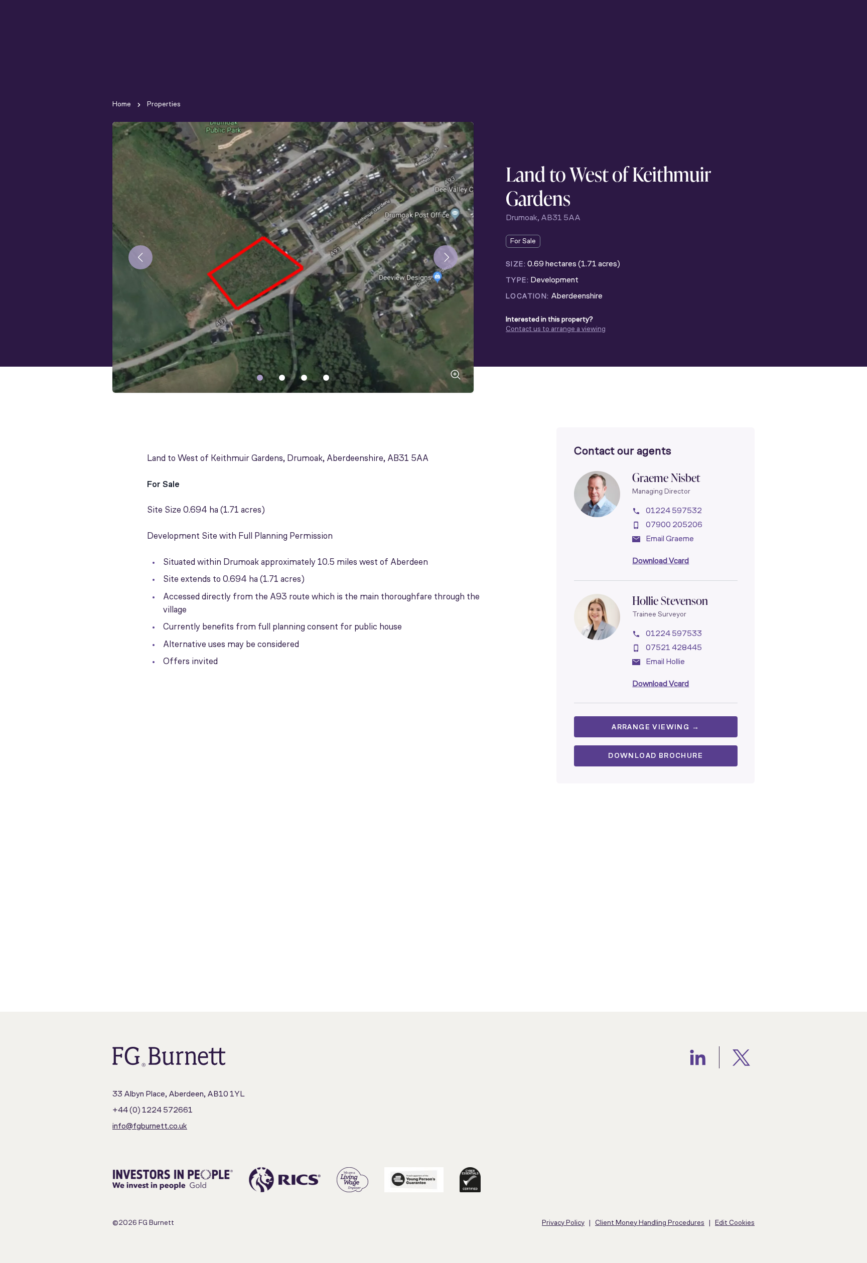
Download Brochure (655, 756)
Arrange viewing (655, 727)
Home (121, 104)
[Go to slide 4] (326, 378)
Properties (164, 104)
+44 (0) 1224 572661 (152, 1111)
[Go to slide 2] (282, 378)
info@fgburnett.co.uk (149, 1127)
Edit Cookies (735, 1223)
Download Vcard (660, 561)
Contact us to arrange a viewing (556, 329)
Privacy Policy (563, 1223)
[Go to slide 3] (304, 378)
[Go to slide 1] (260, 378)
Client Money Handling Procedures (649, 1223)
